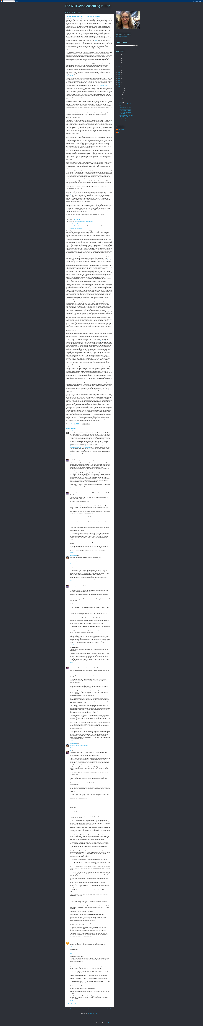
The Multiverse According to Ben (87, 6)
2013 (119, 70)
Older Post (109, 1009)
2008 (119, 80)
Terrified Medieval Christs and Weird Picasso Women (126, 116)
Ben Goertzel (121, 129)
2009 (119, 78)
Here (110, 280)
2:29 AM (71, 946)
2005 (119, 86)
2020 (119, 56)
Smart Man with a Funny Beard (126, 103)
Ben (70, 458)
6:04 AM (71, 953)
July (120, 94)
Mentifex (72, 430)
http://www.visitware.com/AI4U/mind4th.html (80, 447)
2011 (119, 74)
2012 (119, 72)
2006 (119, 84)
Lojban (95, 40)
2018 (119, 60)
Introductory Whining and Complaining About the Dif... (126, 119)
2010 (119, 76)
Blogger (109, 1022)
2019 (119, 58)
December (121, 88)
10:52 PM (72, 1000)
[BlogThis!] (84, 424)
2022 (119, 54)
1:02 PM (71, 662)
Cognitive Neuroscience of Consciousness (125, 113)
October (121, 92)
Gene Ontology (69, 75)
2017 (119, 62)
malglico (71, 194)
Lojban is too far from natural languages (79, 745)
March (120, 102)
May (120, 98)
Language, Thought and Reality (97, 377)
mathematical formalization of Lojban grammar (81, 223)
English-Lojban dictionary (76, 228)
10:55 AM (72, 581)
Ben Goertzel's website (121, 36)
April (120, 100)
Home (89, 1009)
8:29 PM (71, 938)
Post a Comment (72, 1003)
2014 (119, 68)
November (121, 90)
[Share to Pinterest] (89, 424)
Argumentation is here (75, 562)
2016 (119, 64)
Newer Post (69, 1009)
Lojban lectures (77, 219)
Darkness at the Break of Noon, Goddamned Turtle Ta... (126, 106)
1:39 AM (71, 455)
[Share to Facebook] (87, 424)
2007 (119, 82)
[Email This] (83, 424)
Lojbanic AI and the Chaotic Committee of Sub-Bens (125, 110)
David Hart (72, 941)
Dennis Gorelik (73, 555)
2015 (119, 66)
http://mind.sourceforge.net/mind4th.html (79, 445)
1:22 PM (71, 740)
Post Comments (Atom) (92, 1013)
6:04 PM (71, 747)
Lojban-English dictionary (77, 226)
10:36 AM (72, 564)
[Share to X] (86, 424)
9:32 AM (71, 488)
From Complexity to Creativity (104, 340)
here (104, 63)
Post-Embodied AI (104, 85)
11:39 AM (72, 644)
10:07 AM (72, 552)
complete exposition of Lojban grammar (84, 221)
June (120, 96)
